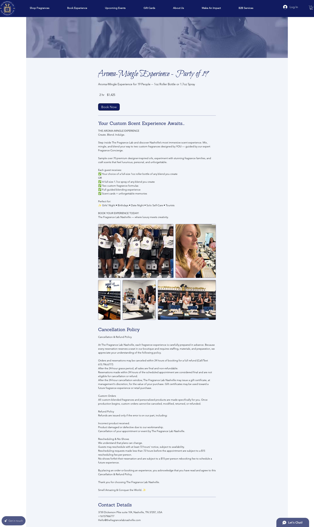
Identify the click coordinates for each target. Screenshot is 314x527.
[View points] (125, 3)
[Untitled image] (136, 251)
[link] (109, 107)
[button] (211, 7)
